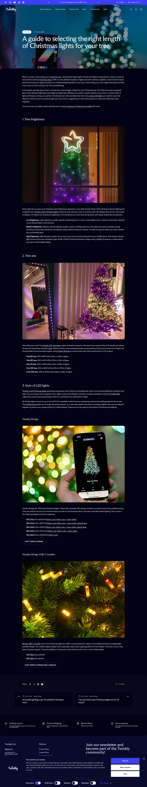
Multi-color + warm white (66, 520)
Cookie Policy (44, 752)
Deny (125, 774)
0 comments (121, 684)
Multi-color (51, 520)
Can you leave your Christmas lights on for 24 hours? (98, 701)
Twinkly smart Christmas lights (46, 212)
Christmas (27, 32)
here (50, 348)
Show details (104, 783)
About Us (9, 749)
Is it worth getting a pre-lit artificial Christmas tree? (43, 701)
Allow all (125, 761)
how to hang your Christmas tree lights (77, 106)
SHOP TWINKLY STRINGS (34, 541)
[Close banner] (144, 758)
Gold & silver (82, 523)
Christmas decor (45, 80)
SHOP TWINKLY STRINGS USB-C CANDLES (40, 665)
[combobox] (121, 2)
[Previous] (49, 2)
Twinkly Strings (63, 351)
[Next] (98, 2)
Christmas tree (55, 77)
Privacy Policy (44, 749)
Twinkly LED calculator (51, 345)
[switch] (57, 783)
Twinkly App (115, 394)
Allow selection (125, 767)
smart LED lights (95, 96)
